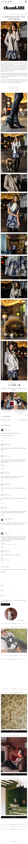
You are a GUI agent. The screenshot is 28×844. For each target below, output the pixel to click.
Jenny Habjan (7, 444)
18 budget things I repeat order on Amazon (20, 412)
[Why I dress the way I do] (7, 401)
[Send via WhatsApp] (9, 416)
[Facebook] (8, 1)
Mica (5, 429)
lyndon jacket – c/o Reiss (14, 87)
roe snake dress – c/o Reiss (14, 88)
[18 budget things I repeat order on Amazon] (20, 401)
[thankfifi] (14, 6)
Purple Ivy (6, 550)
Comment (3, 571)
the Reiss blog (7, 81)
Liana (5, 455)
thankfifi (15, 841)
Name (2, 585)
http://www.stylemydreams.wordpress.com (9, 544)
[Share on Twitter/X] (6, 416)
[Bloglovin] (17, 385)
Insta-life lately (6, 420)
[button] (26, 1)
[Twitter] (1, 1)
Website (2, 595)
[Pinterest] (6, 1)
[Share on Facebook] (5, 416)
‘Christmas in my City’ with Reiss (14, 18)
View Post (14, 641)
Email (2, 590)
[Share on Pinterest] (8, 416)
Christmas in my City (18, 64)
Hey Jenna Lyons (22, 420)
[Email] (10, 1)
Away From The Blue (5, 437)
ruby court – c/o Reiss (14, 89)
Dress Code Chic (4, 466)
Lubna (5, 507)
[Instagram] (3, 1)
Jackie (5, 532)
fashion (16, 14)
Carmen (6, 494)
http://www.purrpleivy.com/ (6, 559)
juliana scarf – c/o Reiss (14, 91)
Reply (3, 440)
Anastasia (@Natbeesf (9, 518)
